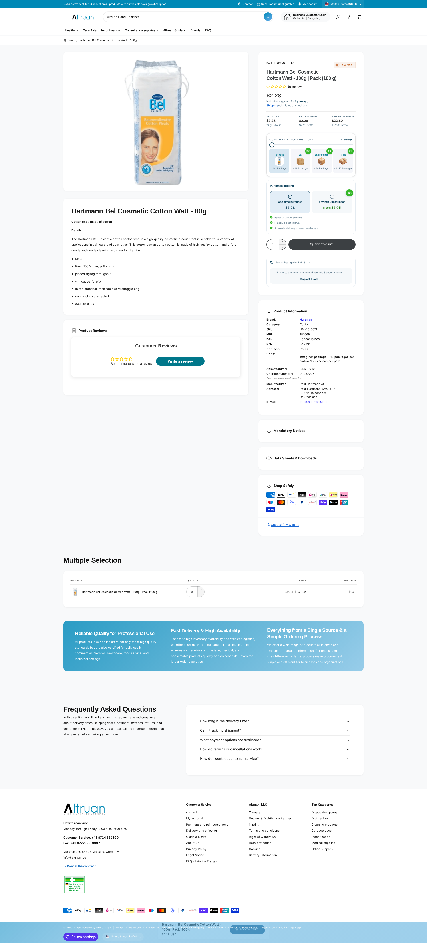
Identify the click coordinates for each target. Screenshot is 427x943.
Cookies (254, 849)
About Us (192, 843)
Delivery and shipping (201, 830)
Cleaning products (325, 824)
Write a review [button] (180, 361)
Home (71, 40)
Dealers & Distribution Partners (271, 818)
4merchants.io (103, 927)
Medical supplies (323, 843)
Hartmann (306, 319)
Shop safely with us (285, 524)
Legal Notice (195, 855)
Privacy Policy (196, 849)
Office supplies (322, 849)
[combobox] (188, 17)
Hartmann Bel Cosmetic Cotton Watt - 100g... (108, 40)
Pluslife (69, 30)
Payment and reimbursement (207, 824)
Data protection (260, 843)
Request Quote (309, 279)
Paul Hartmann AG (280, 63)
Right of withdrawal (262, 837)
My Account (309, 4)
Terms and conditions (264, 830)
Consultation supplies (140, 30)
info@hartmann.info (313, 401)
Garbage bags (322, 830)
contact (191, 812)
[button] (66, 17)
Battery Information (263, 855)
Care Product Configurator (277, 4)
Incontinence (321, 837)
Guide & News (196, 837)
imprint (254, 824)
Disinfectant (320, 818)
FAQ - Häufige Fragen (201, 861)
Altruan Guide (173, 30)
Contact (248, 4)
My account (194, 818)
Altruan (77, 927)
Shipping (271, 105)
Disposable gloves (324, 812)
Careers (254, 812)
